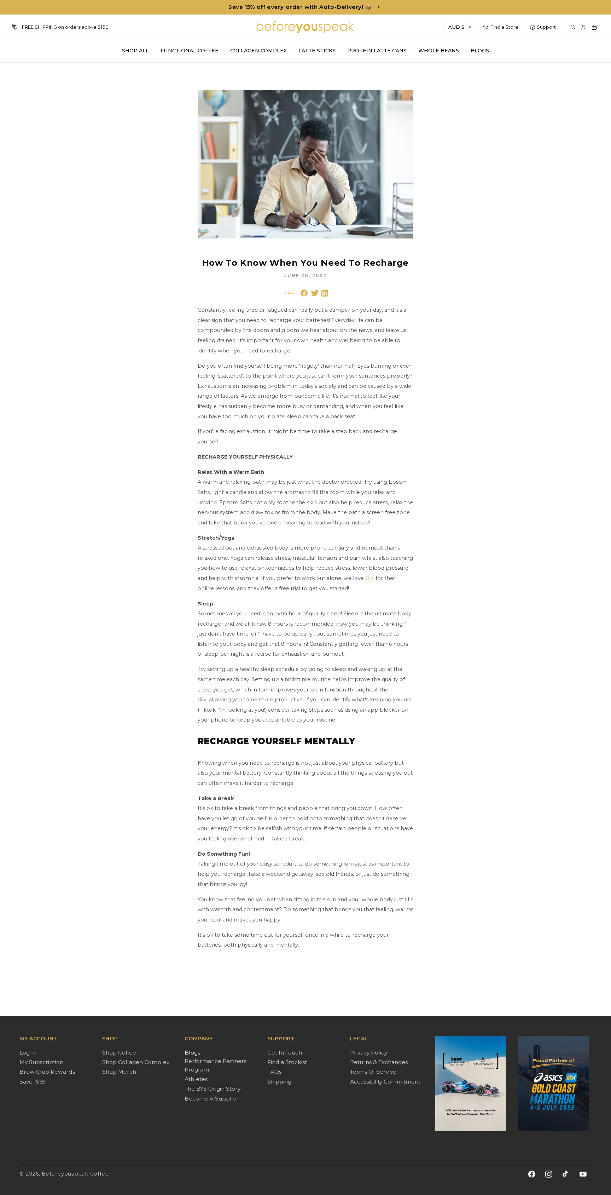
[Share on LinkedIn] (324, 293)
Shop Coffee (119, 1052)
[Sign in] (583, 27)
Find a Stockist (287, 1062)
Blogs (192, 1052)
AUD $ (456, 27)
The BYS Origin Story (212, 1088)
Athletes (196, 1079)
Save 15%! (32, 1081)
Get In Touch (284, 1052)
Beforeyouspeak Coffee (75, 1174)
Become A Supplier (212, 1098)
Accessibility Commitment (385, 1081)
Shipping (279, 1081)
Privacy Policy (368, 1052)
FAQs (274, 1071)
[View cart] (594, 27)
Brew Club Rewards (47, 1071)
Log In (27, 1052)
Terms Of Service (373, 1071)
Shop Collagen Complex (135, 1062)
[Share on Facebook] (304, 293)
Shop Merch (119, 1071)
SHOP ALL (135, 50)
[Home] (305, 27)
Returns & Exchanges (379, 1062)
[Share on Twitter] (315, 293)
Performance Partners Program (215, 1065)
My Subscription (41, 1062)
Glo (369, 578)
